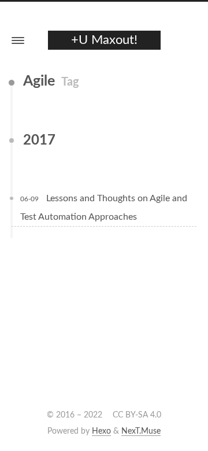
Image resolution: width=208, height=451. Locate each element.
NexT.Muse (141, 431)
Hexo (101, 431)
